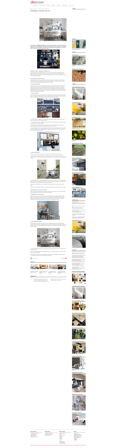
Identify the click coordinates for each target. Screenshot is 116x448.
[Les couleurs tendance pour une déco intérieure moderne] (52, 269)
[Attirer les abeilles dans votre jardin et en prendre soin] (79, 139)
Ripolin (61, 438)
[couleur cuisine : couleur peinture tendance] (79, 353)
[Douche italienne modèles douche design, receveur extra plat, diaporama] (79, 99)
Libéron (61, 439)
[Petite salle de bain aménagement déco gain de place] (79, 410)
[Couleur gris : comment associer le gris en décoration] (79, 64)
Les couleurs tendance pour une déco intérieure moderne (52, 272)
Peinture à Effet (62, 441)
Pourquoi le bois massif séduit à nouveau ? (34, 272)
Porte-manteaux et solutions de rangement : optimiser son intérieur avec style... (79, 256)
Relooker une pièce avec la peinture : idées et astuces (43, 272)
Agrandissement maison (35, 436)
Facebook (75, 438)
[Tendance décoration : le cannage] (79, 128)
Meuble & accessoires (48, 433)
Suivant (63, 258)
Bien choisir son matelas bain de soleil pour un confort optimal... (78, 263)
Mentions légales (76, 436)
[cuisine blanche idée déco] (79, 170)
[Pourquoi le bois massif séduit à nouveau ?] (34, 269)
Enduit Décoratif (62, 442)
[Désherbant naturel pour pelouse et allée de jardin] (79, 81)
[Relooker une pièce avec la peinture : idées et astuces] (43, 269)
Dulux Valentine (62, 435)
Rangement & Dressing (49, 434)
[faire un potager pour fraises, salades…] (79, 155)
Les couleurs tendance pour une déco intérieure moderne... (78, 267)
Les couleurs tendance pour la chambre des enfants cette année (78, 49)
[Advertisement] (79, 23)
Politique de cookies (77, 434)
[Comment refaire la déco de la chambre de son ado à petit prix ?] (62, 269)
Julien (60, 437)
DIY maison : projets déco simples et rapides (78, 213)
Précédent (35, 258)
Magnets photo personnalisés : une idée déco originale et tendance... (78, 259)
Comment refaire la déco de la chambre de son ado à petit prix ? (62, 272)
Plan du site (76, 433)
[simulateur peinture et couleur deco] (79, 247)
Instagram (75, 439)
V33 (60, 434)
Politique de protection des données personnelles (78, 435)
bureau (39, 45)
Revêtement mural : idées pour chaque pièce (78, 216)
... (83, 218)
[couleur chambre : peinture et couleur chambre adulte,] (79, 283)
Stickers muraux (47, 435)
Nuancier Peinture (62, 443)
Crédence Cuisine (34, 435)
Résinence (61, 436)
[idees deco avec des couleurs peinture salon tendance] (79, 114)
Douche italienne (33, 434)
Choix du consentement (78, 437)
